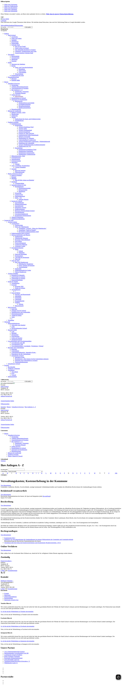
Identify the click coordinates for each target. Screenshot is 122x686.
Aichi (13, 317)
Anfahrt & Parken (16, 315)
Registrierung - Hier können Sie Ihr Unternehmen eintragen (31, 359)
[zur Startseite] (5, 19)
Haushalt (13, 61)
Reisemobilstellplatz (17, 280)
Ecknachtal (18, 193)
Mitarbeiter (14, 59)
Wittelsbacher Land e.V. (11, 663)
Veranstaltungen (15, 289)
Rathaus (6, 33)
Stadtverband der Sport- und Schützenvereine (28, 119)
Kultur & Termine (13, 281)
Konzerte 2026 (19, 286)
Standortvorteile (12, 330)
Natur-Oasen (22, 70)
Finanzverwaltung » (6, 561)
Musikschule (15, 114)
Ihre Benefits (11, 367)
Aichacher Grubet (20, 246)
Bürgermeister (15, 56)
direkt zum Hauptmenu (10, 7)
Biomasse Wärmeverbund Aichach (25, 210)
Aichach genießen (13, 273)
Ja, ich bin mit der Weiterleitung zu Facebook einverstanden (17, 626)
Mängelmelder (19, 96)
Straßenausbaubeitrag (25, 107)
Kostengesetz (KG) (9, 538)
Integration (14, 162)
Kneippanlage (19, 256)
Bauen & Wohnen (16, 175)
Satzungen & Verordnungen (19, 99)
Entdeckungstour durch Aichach (20, 233)
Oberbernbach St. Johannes (26, 138)
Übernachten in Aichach (18, 278)
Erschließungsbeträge (25, 104)
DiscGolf (17, 259)
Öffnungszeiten (18, 25)
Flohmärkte (18, 297)
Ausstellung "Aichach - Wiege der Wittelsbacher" (32, 228)
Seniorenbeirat (19, 74)
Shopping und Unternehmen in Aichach (26, 360)
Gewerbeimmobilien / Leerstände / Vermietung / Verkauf (27, 346)
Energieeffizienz (19, 212)
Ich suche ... (4, 27)
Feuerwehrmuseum (20, 243)
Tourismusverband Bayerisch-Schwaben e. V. (17, 661)
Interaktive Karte (19, 357)
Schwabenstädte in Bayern (11, 659)
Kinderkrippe (19, 148)
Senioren (13, 169)
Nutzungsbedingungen (21, 362)
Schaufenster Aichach (17, 355)
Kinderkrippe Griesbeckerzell (27, 154)
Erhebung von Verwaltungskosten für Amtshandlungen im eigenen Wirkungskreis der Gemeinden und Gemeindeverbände (38, 539)
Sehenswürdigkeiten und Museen (20, 235)
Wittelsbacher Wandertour (26, 264)
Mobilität (14, 178)
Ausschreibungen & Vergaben (19, 88)
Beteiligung (22, 191)
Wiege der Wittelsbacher (22, 227)
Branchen (14, 349)
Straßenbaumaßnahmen (18, 219)
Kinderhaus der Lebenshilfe (26, 143)
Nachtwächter (19, 225)
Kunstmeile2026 (19, 301)
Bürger (6, 82)
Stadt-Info (14, 309)
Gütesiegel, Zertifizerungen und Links (25, 51)
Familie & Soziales (13, 122)
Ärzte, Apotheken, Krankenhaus (20, 165)
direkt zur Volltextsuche (11, 6)
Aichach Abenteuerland (25, 130)
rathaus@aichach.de (6, 396)
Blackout (14, 78)
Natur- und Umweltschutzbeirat (24, 67)
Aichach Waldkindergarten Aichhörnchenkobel (32, 144)
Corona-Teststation (20, 167)
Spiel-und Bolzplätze (21, 254)
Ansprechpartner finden (7, 401)
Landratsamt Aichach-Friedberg (13, 655)
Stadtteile (14, 40)
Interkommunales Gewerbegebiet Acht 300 (16, 653)
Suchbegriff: (4, 469)
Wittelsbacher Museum (21, 238)
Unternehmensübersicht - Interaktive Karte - (23, 352)
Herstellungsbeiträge (24, 106)
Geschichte (14, 37)
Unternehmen (15, 351)
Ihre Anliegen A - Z (16, 90)
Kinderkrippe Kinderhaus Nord (27, 149)
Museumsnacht (19, 305)
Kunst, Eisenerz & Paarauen (26, 265)
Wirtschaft (7, 322)
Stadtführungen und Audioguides (20, 312)
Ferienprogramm (16, 161)
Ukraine (17, 164)
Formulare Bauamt (20, 93)
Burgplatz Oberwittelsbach (22, 239)
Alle (116, 473)
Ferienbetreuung (16, 157)
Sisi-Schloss (18, 241)
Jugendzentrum (15, 159)
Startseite (3, 407)
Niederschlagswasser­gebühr (26, 103)
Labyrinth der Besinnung (22, 257)
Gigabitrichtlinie (19, 183)
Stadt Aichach (12, 35)
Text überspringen (6, 485)
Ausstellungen (15, 283)
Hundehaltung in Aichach (18, 98)
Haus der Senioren (20, 170)
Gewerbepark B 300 (17, 344)
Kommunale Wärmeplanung (23, 215)
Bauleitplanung (19, 186)
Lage (12, 331)
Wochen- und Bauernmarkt (22, 294)
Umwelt (13, 375)
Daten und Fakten (16, 38)
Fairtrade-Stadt (15, 45)
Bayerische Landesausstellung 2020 (29, 231)
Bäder (7, 25)
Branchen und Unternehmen (16, 347)
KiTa (12, 373)
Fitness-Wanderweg (20, 272)
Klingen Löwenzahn (24, 136)
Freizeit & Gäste (8, 220)
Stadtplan (11, 25)
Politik (10, 62)
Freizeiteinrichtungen (17, 248)
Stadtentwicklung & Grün (18, 185)
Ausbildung (11, 370)
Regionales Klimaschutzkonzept (13, 658)
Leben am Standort (16, 338)
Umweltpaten (22, 72)
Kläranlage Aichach (20, 207)
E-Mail (3, 570)
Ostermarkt (18, 299)
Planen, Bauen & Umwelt (15, 173)
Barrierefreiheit (8, 598)
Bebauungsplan (23, 190)
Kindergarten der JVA (25, 146)
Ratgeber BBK (15, 80)
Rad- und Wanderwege (21, 262)
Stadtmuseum (19, 236)
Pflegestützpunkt (19, 172)
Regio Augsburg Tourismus (12, 656)
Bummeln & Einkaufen (18, 275)
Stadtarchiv (14, 115)
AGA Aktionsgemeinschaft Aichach (14, 651)
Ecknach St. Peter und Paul (26, 133)
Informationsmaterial (17, 314)
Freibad (21, 251)
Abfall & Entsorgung (17, 217)
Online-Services (15, 95)
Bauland (13, 177)
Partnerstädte (15, 43)
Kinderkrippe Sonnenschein (26, 153)
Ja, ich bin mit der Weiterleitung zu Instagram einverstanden (17, 641)
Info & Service (12, 307)
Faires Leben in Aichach (22, 48)
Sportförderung (19, 120)
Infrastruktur (14, 334)
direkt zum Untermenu (10, 9)
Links (13, 326)
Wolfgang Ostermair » (7, 581)
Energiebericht (19, 206)
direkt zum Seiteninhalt (10, 11)
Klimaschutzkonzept (21, 204)
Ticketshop (11, 320)
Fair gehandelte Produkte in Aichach (25, 49)
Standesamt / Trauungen (22, 91)
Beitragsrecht (18, 101)
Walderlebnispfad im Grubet (23, 270)
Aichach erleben (12, 222)
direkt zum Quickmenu (10, 4)
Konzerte (14, 285)
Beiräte (13, 66)
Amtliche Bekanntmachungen (19, 86)
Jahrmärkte (18, 296)
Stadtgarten (18, 268)
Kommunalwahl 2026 (17, 75)
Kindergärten (18, 125)
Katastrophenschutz (13, 77)
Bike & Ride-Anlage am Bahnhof (24, 180)
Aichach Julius (23, 128)
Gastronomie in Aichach (18, 277)
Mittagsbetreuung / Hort (18, 156)
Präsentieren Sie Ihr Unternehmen (20, 354)
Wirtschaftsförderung (14, 323)
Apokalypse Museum (21, 244)
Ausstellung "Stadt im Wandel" (27, 230)
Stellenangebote (12, 376)
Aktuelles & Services (14, 83)
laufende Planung (23, 199)
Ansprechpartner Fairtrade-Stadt (24, 53)
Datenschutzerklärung (10, 596)
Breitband (14, 182)
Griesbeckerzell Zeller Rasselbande (28, 135)
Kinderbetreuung (16, 124)
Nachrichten (14, 85)
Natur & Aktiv (15, 260)
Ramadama (22, 69)
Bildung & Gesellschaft (14, 111)
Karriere (6, 365)
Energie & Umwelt (16, 201)
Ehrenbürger (14, 41)
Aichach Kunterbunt (24, 132)
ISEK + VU (18, 198)
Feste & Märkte (15, 293)
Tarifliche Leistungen (14, 368)
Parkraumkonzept (20, 196)
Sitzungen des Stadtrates (18, 64)
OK (2, 17)
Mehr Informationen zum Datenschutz (11, 24)
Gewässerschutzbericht (21, 214)
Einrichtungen (15, 336)
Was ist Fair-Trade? (20, 46)
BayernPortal (46, 496)
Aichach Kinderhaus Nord (26, 127)
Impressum (7, 595)
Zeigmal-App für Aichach (18, 310)
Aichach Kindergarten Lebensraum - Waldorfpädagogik (34, 141)
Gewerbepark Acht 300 (18, 343)
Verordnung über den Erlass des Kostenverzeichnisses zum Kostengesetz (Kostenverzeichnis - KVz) (32, 542)
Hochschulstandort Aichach (19, 328)
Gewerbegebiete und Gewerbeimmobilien (19, 341)
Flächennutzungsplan (25, 188)
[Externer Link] (62, 668)
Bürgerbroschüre (16, 109)
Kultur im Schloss (20, 288)
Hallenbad (21, 252)
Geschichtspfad (23, 267)
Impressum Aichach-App (11, 600)
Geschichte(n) (15, 223)
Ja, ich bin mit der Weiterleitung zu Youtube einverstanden (17, 611)
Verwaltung (11, 54)
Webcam (3, 25)
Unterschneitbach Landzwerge (27, 140)
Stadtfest (17, 302)
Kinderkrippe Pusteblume (26, 151)
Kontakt (6, 593)
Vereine (13, 117)
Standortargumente (16, 339)
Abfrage (21, 304)
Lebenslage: (4, 471)
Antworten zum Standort (18, 325)
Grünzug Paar (19, 194)
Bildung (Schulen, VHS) (18, 112)
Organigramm (15, 58)
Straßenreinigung (20, 209)
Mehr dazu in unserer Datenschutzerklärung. (60, 14)
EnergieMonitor (19, 202)
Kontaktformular (12, 570)
